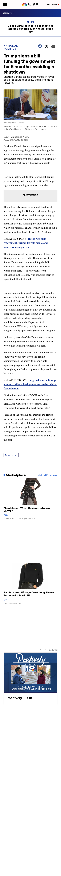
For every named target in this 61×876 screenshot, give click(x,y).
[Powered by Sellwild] (53, 650)
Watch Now (52, 5)
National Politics (11, 47)
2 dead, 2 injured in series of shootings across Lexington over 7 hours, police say (30, 28)
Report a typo (11, 455)
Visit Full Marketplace (47, 475)
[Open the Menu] (5, 4)
